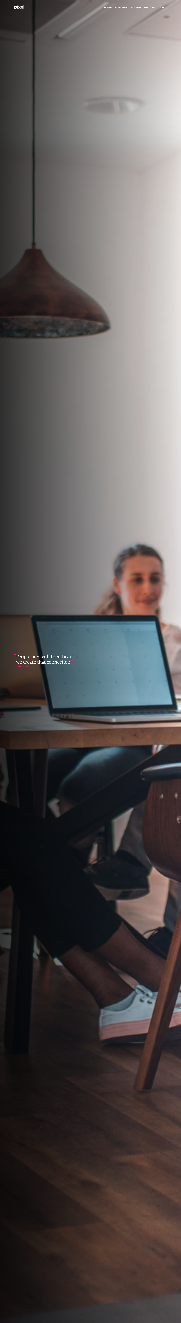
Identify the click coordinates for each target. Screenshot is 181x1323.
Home (107, 7)
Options (121, 7)
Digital (135, 7)
